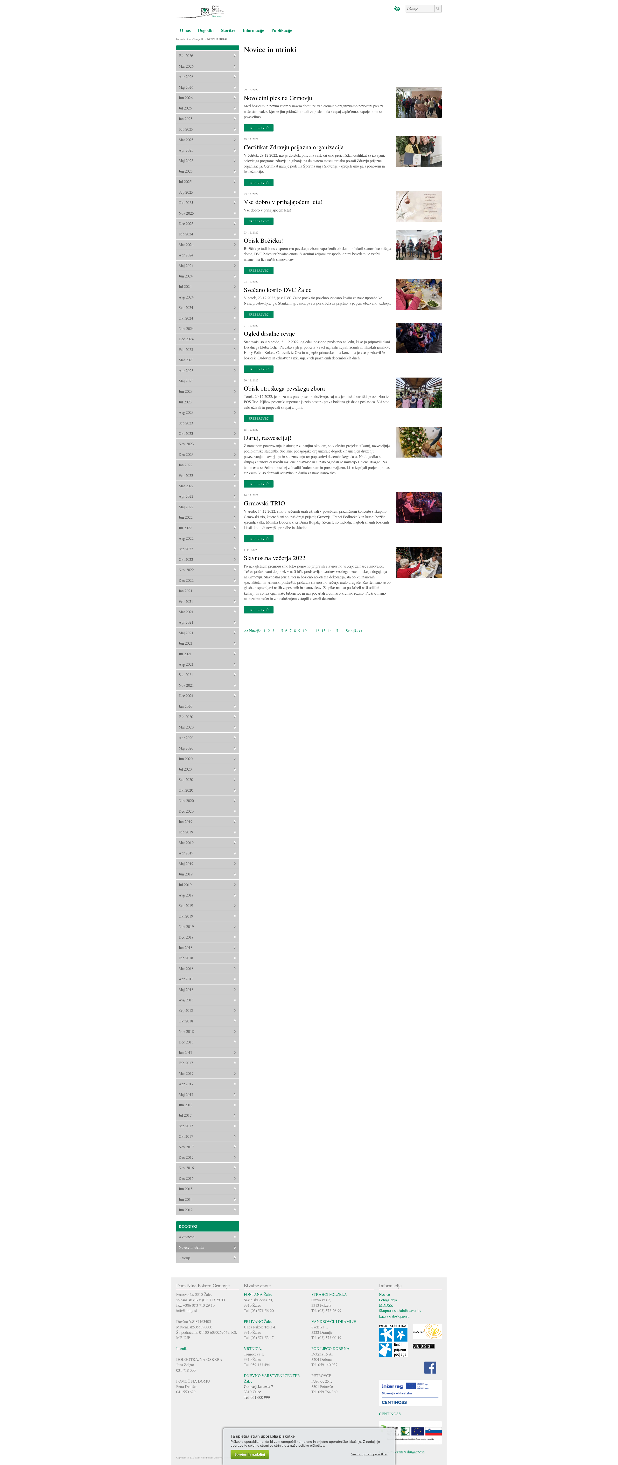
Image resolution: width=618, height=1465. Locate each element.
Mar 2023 (186, 359)
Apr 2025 (186, 150)
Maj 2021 (186, 632)
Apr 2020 (186, 737)
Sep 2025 (186, 192)
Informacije (253, 30)
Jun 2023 (186, 391)
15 (336, 630)
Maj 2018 (186, 989)
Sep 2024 (186, 307)
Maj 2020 (186, 748)
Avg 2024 (186, 296)
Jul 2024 (185, 286)
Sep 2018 (186, 1010)
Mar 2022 (186, 485)
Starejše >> (354, 630)
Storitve (228, 30)
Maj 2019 (186, 863)
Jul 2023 (185, 401)
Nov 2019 (186, 926)
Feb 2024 (186, 233)
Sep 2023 (186, 422)
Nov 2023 (186, 443)
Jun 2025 (186, 171)
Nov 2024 (186, 328)
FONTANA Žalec (258, 1294)
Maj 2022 (186, 506)
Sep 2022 (186, 548)
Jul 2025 (185, 181)
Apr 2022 (186, 496)
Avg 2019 (186, 894)
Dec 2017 (186, 1157)
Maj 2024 (186, 265)
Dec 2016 (186, 1178)
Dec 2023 (186, 454)
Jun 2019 (186, 873)
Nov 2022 (186, 569)
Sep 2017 (186, 1125)
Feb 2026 (186, 55)
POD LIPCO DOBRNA (330, 1348)
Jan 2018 (185, 947)
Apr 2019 (186, 852)
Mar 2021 (186, 611)
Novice (384, 1294)
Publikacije (281, 30)
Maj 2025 (186, 160)
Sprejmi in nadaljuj (249, 1454)
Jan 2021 (185, 590)
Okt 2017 (186, 1136)
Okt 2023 (186, 433)
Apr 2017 (186, 1083)
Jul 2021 (185, 653)
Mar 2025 (186, 139)
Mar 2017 (186, 1073)
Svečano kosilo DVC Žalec (278, 289)
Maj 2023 (186, 380)
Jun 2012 (186, 1209)
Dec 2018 (186, 1041)
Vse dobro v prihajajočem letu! (283, 201)
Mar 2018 (186, 968)
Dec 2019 (186, 937)
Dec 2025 (186, 223)
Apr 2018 (186, 978)
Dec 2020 (186, 811)
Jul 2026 (185, 107)
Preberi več (259, 128)
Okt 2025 (186, 202)
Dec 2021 (186, 695)
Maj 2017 (186, 1094)
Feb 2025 (186, 128)
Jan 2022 (185, 464)
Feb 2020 (186, 716)
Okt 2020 (186, 790)
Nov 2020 (186, 800)
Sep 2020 (186, 779)
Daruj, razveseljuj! (267, 437)
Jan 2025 (185, 118)
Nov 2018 (186, 1031)
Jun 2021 (186, 643)
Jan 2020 (185, 706)
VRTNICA (252, 1348)
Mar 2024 (186, 244)
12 (317, 630)
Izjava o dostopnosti (394, 1316)
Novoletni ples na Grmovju (278, 98)
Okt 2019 (186, 915)
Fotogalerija (388, 1299)
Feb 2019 (186, 831)
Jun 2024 (186, 275)
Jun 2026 (186, 97)
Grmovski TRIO (264, 503)
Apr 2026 (186, 76)
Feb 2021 (186, 601)
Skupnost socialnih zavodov (400, 1310)
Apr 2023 (186, 370)
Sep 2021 (186, 674)
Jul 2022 (185, 527)
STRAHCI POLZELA (329, 1294)
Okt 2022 (186, 559)
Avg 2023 (186, 412)
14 (330, 630)
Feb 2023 (186, 349)
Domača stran (183, 39)
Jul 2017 (185, 1115)
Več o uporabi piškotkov (369, 1454)
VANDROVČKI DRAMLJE (333, 1321)
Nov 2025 (186, 213)
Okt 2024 (186, 318)
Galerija (184, 1257)
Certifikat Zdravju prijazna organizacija (294, 147)
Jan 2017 (185, 1052)
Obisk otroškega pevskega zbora (284, 388)
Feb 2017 (186, 1062)
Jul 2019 (185, 884)
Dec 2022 (186, 580)
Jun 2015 (186, 1188)
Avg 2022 (186, 538)
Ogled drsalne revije (269, 333)
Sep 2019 (186, 905)
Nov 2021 (186, 685)
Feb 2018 (186, 957)
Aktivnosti (187, 1236)
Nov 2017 (186, 1146)
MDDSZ (386, 1305)
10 (305, 630)
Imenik (181, 1348)
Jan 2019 (185, 821)
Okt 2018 (186, 1020)
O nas (185, 30)
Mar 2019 (186, 842)
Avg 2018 (186, 999)
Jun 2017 (186, 1104)
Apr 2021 (186, 622)
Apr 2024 (186, 254)
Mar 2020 (186, 726)
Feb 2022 (186, 475)
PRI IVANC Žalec (258, 1321)
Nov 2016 (186, 1167)
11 (311, 630)
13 (323, 630)
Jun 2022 (186, 517)
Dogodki (206, 30)
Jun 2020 (186, 758)
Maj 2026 (186, 87)
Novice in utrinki (217, 39)
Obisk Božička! (263, 240)
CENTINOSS (390, 1413)
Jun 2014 (186, 1199)
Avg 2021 (186, 664)
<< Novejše (252, 630)
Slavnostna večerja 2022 (274, 558)
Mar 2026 (186, 66)
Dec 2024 (186, 338)
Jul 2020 (185, 769)
